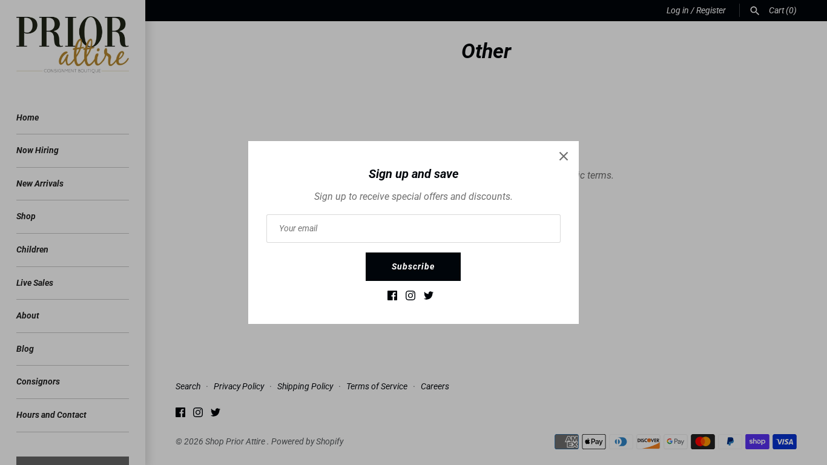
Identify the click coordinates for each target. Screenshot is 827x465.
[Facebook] (392, 298)
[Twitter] (428, 298)
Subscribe (413, 266)
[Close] (563, 156)
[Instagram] (410, 298)
